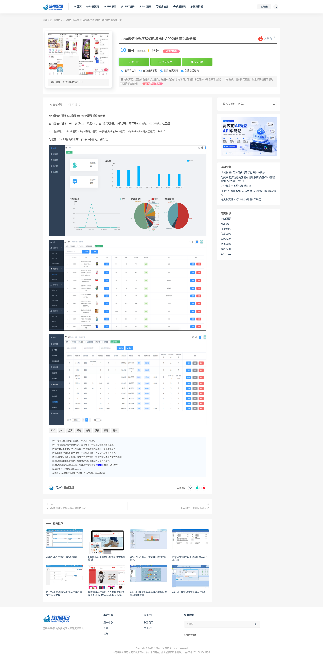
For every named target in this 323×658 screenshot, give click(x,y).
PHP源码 (226, 229)
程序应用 (163, 7)
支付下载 (134, 62)
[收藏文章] (190, 487)
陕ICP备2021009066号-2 (197, 652)
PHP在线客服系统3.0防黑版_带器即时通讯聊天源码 (248, 193)
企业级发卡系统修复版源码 (236, 186)
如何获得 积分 (152, 84)
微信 (97, 431)
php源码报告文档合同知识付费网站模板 (243, 172)
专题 (105, 628)
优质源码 (181, 7)
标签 (105, 634)
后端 (79, 431)
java (62, 431)
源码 (106, 431)
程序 (115, 431)
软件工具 (226, 254)
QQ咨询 (199, 62)
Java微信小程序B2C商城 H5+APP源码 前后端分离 (82, 473)
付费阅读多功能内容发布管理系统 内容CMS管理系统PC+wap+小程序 (248, 179)
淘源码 (57, 20)
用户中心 (108, 622)
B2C (53, 431)
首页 (79, 7)
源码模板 (198, 7)
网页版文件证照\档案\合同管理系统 (241, 199)
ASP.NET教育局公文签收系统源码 (189, 592)
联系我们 (148, 622)
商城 (88, 431)
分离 (70, 431)
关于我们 (148, 628)
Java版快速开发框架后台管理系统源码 (66, 508)
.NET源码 (226, 219)
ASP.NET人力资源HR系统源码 (61, 557)
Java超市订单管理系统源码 (195, 508)
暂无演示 (167, 62)
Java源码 (66, 20)
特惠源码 (94, 7)
